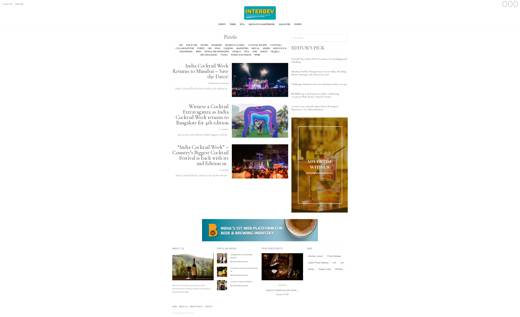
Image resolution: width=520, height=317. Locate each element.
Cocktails (276, 45)
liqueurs (228, 48)
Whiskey (339, 269)
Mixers (266, 48)
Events (298, 24)
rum (342, 262)
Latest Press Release (318, 262)
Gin (209, 48)
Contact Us (7, 4)
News (198, 51)
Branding (217, 45)
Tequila (275, 51)
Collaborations (185, 48)
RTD (242, 24)
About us (183, 306)
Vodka (224, 55)
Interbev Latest (315, 256)
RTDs (246, 51)
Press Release (334, 256)
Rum (255, 51)
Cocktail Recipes (257, 45)
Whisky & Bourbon (241, 55)
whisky (311, 269)
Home (174, 306)
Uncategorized (208, 55)
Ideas (217, 48)
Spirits (222, 24)
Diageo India (325, 269)
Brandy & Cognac (235, 45)
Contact (209, 306)
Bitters (204, 45)
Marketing (242, 48)
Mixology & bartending (262, 24)
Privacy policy (196, 306)
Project (236, 51)
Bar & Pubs (284, 24)
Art (181, 45)
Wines (233, 24)
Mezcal (256, 48)
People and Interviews (216, 51)
